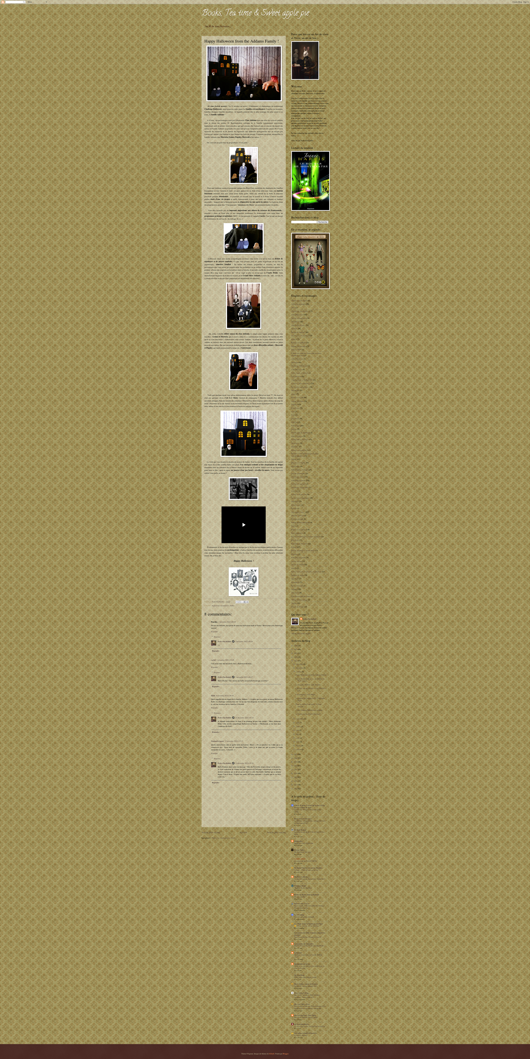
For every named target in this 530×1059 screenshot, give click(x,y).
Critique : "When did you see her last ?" (307, 870)
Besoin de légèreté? (298, 332)
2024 (296, 653)
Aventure (294, 328)
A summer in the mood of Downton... (308, 714)
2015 (296, 777)
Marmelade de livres (302, 964)
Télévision (295, 592)
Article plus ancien (276, 832)
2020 (296, 758)
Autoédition (295, 321)
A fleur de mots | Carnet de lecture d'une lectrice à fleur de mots (309, 806)
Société (294, 568)
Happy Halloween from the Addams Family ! (311, 675)
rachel (213, 660)
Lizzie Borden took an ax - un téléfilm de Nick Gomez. (310, 679)
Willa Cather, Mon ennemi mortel (305, 977)
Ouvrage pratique (297, 519)
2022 (296, 661)
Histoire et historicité (299, 450)
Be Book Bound (300, 830)
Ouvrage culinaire (297, 515)
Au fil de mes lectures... (218, 26)
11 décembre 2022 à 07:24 (244, 717)
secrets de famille (297, 564)
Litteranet (298, 952)
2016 (296, 773)
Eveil (293, 415)
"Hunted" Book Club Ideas (303, 888)
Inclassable (295, 466)
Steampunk (295, 582)
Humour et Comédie (298, 462)
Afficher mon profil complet (301, 633)
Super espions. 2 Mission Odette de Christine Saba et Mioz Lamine (309, 907)
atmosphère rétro (297, 314)
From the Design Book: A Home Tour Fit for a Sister (309, 833)
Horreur (294, 459)
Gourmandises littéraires (300, 439)
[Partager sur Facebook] (244, 602)
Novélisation (295, 505)
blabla (232, 605)
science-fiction (296, 561)
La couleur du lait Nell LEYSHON (305, 861)
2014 (296, 781)
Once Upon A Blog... (301, 993)
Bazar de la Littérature (303, 818)
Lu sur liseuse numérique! (300, 498)
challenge (294, 362)
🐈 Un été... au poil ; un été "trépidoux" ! (307, 926)
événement (295, 418)
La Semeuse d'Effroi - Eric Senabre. (308, 684)
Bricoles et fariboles (298, 342)
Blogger (285, 1053)
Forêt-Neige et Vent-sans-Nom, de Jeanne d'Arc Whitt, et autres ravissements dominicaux (310, 1007)
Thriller (294, 603)
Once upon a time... (298, 512)
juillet (298, 726)
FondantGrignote (217, 741)
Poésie (293, 526)
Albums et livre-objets (299, 300)
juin (297, 730)
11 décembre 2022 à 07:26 (244, 763)
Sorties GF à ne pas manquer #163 (305, 986)
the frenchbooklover (301, 1024)
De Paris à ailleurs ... (302, 877)
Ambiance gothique (298, 304)
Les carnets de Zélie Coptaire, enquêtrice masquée (309, 933)
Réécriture (295, 540)
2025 (296, 649)
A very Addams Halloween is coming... (309, 710)
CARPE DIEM (299, 859)
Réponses (217, 637)
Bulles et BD (296, 349)
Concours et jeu (296, 369)
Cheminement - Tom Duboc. (306, 694)
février (298, 745)
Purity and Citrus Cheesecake (303, 843)
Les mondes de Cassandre (304, 943)
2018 (296, 765)
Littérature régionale (298, 484)
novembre (300, 668)
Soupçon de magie (297, 575)
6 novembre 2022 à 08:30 (225, 695)
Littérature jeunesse (298, 480)
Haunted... (294, 446)
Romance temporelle (298, 557)
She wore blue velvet (302, 1004)
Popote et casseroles (298, 529)
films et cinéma (296, 436)
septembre (300, 719)
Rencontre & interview (299, 543)
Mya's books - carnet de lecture (306, 984)
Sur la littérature (297, 585)
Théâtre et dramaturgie (299, 600)
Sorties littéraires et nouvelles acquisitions (306, 571)
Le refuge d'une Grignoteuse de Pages (308, 923)
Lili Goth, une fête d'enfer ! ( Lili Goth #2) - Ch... (311, 689)
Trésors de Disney (297, 606)
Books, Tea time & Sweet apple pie (255, 13)
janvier (299, 749)
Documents (295, 390)
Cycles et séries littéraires (300, 383)
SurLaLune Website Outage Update (305, 1017)
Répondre (214, 631)
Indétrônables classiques (299, 469)
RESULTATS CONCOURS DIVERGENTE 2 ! (310, 946)
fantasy (293, 429)
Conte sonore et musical (299, 373)
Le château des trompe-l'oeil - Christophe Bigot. (310, 699)
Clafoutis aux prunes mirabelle (304, 917)
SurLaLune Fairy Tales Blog (305, 1015)
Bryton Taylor (299, 850)
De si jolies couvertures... (300, 387)
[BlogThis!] (239, 602)
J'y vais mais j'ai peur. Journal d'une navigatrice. (309, 1026)
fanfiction (294, 422)
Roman (293, 547)
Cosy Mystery (296, 376)
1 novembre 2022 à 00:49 (227, 622)
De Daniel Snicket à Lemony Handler (308, 868)
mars (298, 741)
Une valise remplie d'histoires (305, 1033)
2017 (296, 769)
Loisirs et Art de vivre (299, 494)
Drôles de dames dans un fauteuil (306, 894)
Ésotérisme (295, 408)
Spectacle (294, 578)
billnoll (271, 1053)
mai (297, 734)
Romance (294, 554)
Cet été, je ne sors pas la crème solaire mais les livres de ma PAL (309, 967)
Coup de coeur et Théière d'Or (301, 380)
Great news (295, 443)
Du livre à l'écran (297, 397)
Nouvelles (294, 501)
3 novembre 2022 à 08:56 (244, 641)
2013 (296, 784)
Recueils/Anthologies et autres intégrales (306, 536)
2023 (296, 657)
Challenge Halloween (299, 366)
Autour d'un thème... (298, 325)
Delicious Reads (300, 886)
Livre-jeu (294, 491)
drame (293, 394)
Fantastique (295, 425)
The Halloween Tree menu (302, 852)
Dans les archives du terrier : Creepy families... (308, 705)
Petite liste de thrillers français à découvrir (307, 937)
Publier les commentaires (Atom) (223, 838)
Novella (294, 508)
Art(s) (293, 307)
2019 (296, 762)
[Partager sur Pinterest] (247, 602)
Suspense (294, 589)
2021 (296, 754)
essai (293, 411)
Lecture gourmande (298, 473)
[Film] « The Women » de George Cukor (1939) (307, 810)
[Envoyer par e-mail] (236, 602)
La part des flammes (301, 1035)
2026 (296, 645)
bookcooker (298, 841)
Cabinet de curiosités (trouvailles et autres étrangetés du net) (306, 354)
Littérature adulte (297, 477)
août (298, 722)
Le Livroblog (299, 915)
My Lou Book (299, 975)
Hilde (213, 695)
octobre (299, 671)
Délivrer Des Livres (301, 903)
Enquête (294, 404)
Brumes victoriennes (298, 346)
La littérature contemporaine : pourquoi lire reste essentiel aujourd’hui (309, 822)
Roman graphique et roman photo (303, 550)
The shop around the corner (300, 596)
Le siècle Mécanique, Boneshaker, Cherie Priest (309, 879)
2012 (296, 788)
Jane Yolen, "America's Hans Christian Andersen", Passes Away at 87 (307, 996)
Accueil (243, 832)
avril (298, 738)
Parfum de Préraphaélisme (300, 522)
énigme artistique (297, 401)
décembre (300, 664)
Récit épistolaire (297, 533)
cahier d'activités (297, 359)
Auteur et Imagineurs (298, 318)
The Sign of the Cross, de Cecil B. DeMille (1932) (308, 956)
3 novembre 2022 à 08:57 (244, 677)
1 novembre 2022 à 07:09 (225, 660)
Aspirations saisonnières (220, 605)
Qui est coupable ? (300, 897)
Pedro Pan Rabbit (224, 641)
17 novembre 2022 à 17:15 (234, 741)
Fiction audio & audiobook (300, 432)
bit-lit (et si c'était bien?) (300, 335)
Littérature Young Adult (299, 487)
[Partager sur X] (242, 602)
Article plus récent (211, 832)
